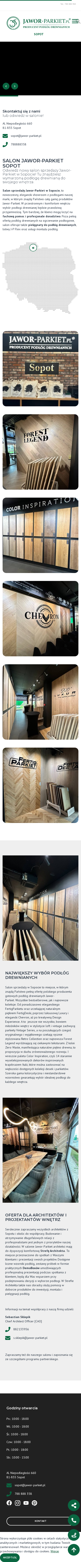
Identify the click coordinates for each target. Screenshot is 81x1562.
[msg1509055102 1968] (40, 785)
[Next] (14, 86)
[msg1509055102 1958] (40, 452)
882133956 (21, 1329)
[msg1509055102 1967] (40, 702)
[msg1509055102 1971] (40, 368)
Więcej (55, 1551)
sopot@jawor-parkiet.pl (26, 136)
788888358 (18, 144)
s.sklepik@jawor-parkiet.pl (30, 1338)
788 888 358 (23, 1493)
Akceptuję (10, 1557)
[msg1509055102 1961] (40, 535)
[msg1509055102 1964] (40, 618)
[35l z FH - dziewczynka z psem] (40, 68)
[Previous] (6, 86)
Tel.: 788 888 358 (68, 4)
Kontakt (40, 1521)
